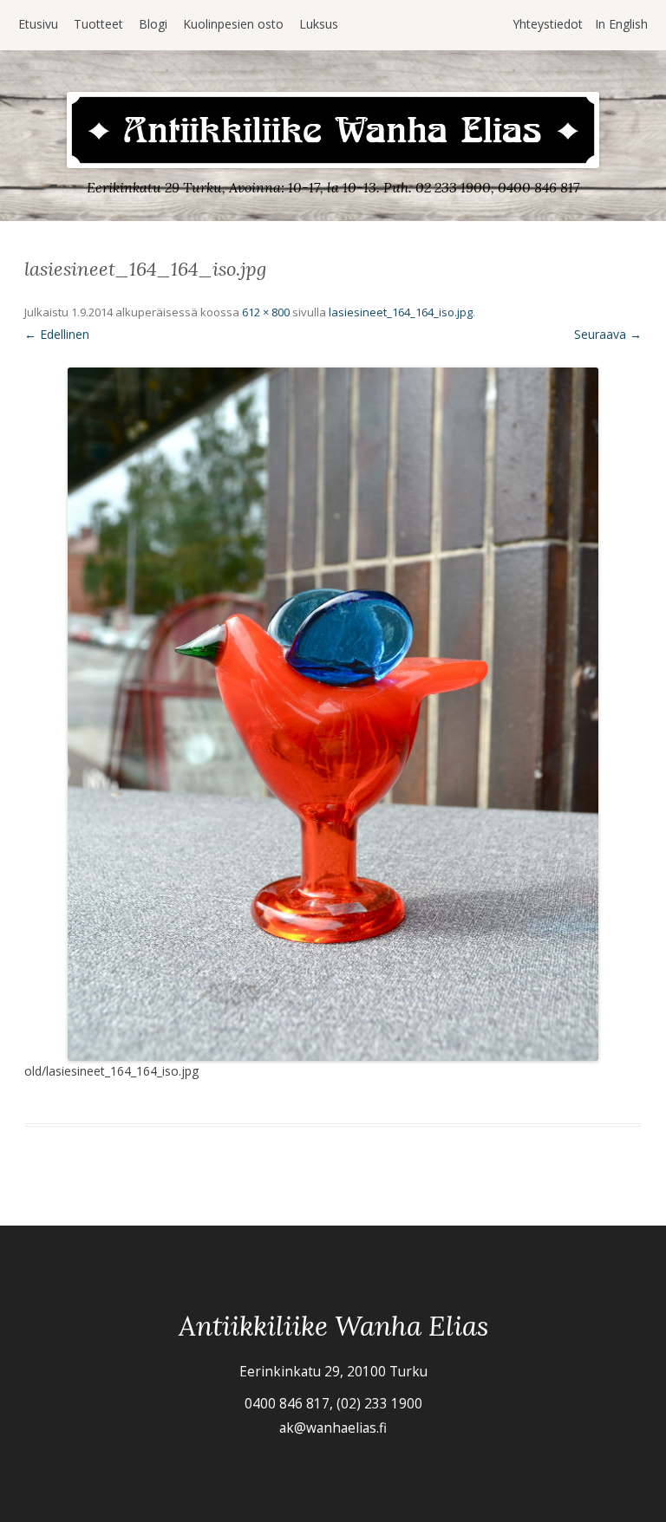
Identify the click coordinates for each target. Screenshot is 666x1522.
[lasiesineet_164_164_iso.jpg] (333, 714)
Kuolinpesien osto (233, 24)
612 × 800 (266, 312)
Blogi (153, 24)
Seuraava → (608, 334)
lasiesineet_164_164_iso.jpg (401, 312)
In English (621, 24)
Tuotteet (98, 24)
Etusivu (38, 24)
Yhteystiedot (548, 24)
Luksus (318, 24)
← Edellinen (56, 334)
